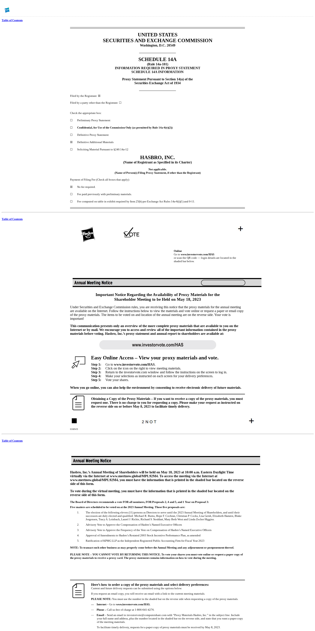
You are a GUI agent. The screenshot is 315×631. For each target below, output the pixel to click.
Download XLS (308, 10)
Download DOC (297, 10)
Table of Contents (12, 20)
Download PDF (303, 10)
